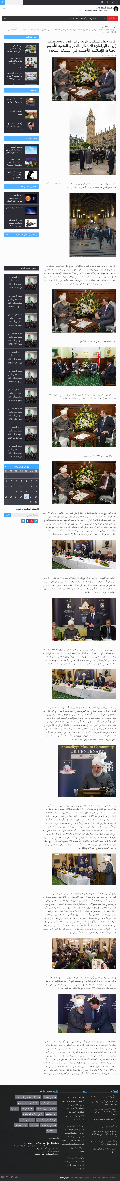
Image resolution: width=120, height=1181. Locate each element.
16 (36, 492)
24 (31, 497)
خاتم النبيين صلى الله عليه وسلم (27, 1103)
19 (21, 492)
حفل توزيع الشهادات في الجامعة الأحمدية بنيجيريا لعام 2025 (14, 57)
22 (6, 492)
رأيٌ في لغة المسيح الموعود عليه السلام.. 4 (103, 1097)
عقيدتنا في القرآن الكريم (48, 1103)
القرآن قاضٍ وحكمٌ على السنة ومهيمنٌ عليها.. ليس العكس (15, 206)
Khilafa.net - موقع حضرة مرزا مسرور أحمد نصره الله (41, 1143)
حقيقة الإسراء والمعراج (48, 1125)
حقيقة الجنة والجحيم (21, 1125)
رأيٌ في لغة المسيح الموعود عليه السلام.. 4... (14, 109)
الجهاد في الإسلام (27, 1108)
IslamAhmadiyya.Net (108, 55)
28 (11, 497)
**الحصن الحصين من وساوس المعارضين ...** (105, 1121)
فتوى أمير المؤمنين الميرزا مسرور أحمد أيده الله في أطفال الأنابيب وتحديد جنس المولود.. (14, 173)
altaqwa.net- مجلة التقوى (50, 1151)
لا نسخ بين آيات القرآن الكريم (32, 1114)
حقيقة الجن (34, 1125)
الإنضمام (7, 515)
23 (36, 497)
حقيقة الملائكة (51, 1131)
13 (16, 487)
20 (16, 492)
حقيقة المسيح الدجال (26, 1119)
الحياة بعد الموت (51, 1114)
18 (26, 492)
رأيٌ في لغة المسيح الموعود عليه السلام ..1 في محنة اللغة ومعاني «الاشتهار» (104, 1143)
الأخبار (105, 26)
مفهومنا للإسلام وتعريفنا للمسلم (46, 1119)
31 (31, 502)
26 (21, 497)
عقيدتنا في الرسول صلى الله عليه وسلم (28, 1097)
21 (11, 492)
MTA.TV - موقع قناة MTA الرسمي (47, 1148)
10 (31, 487)
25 (26, 497)
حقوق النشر (64, 1177)
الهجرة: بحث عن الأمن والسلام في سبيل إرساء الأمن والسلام (104, 1103)
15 (6, 487)
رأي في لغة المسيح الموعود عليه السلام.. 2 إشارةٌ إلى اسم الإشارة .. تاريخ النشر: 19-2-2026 (104, 1134)
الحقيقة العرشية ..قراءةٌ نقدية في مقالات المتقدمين (104, 1150)
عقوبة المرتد (14, 1108)
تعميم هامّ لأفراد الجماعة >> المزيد (88, 18)
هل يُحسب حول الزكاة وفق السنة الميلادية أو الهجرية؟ (14, 145)
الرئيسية (113, 26)
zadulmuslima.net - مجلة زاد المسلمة (47, 1154)
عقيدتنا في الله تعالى (50, 1097)
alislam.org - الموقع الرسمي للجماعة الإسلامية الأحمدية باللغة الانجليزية (36, 1146)
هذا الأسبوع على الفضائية (26, 235)
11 (26, 487)
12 (21, 487)
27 (16, 497)
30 (36, 502)
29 (6, 497)
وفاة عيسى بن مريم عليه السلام (46, 1108)
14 (11, 487)
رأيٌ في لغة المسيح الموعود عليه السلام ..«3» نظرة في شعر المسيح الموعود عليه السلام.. (105, 1111)
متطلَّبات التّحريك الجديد (108, 1126)
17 (31, 492)
